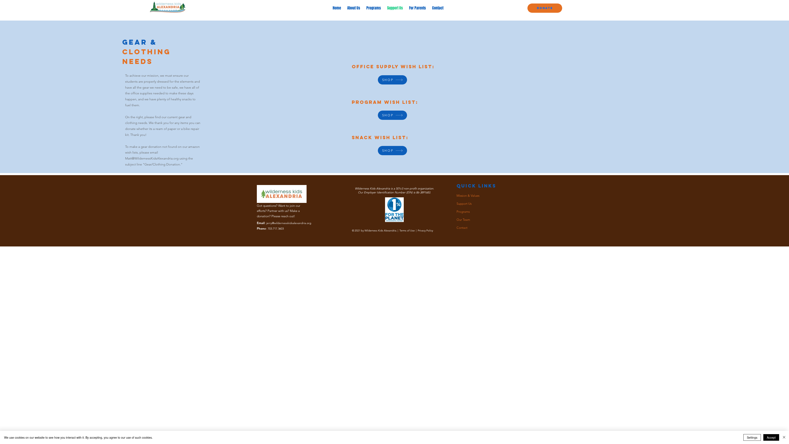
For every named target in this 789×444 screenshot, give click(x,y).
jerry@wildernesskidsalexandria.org (288, 223)
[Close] (784, 437)
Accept (771, 437)
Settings (752, 437)
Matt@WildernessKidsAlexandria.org (152, 158)
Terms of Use (407, 230)
